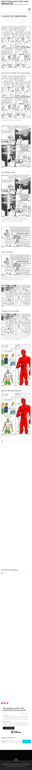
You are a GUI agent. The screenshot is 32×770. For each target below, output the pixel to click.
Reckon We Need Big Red (11, 390)
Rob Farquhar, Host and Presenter (14, 2)
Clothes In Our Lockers (10, 311)
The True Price (7, 252)
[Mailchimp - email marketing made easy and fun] (16, 733)
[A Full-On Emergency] (16, 634)
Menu (29, 9)
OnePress (9, 766)
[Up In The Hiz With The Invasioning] (16, 96)
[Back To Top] (16, 760)
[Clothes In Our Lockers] (16, 324)
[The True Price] (16, 264)
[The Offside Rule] (16, 195)
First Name (6, 715)
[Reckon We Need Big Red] (16, 413)
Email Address (7, 721)
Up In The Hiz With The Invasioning (15, 73)
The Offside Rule (8, 172)
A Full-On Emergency (9, 570)
